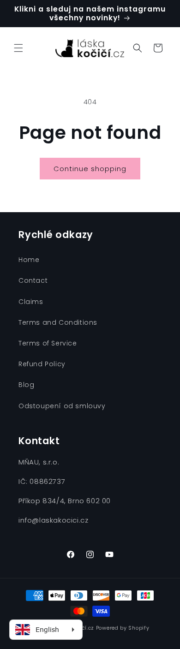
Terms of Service (47, 343)
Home (28, 259)
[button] (18, 48)
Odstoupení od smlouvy (62, 406)
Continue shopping (90, 168)
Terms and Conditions (57, 322)
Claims (30, 301)
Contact (33, 280)
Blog (26, 384)
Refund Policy (42, 364)
